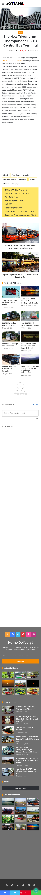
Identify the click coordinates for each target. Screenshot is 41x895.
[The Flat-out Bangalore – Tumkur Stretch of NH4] (21, 802)
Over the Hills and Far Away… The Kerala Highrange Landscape (30, 369)
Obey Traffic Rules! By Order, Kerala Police (9, 302)
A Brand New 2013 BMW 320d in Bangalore (9, 369)
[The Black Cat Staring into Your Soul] (8, 675)
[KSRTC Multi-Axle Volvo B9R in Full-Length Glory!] (30, 336)
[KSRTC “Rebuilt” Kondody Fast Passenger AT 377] (21, 827)
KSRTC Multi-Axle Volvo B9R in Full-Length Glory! (28, 346)
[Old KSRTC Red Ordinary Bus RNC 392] (30, 316)
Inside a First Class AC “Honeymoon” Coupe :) (25, 708)
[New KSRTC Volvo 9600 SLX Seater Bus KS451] (21, 675)
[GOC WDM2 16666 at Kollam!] (8, 730)
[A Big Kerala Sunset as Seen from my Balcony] (8, 683)
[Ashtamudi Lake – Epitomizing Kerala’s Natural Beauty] (8, 801)
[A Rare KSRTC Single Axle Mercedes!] (11, 336)
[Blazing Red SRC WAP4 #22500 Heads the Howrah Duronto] (33, 818)
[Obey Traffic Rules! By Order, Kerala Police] (11, 292)
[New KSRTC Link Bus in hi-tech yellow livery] (21, 691)
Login (36, 404)
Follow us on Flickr (20, 788)
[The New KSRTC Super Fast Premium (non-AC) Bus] (21, 683)
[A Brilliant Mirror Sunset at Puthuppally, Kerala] (30, 291)
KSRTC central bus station (12, 60)
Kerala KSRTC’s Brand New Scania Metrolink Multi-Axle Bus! (27, 739)
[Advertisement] (20, 148)
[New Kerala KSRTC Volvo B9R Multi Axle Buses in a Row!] (8, 772)
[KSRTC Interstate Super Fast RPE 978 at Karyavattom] (33, 675)
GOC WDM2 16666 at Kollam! (24, 728)
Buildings (16, 175)
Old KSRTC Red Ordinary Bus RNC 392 (30, 324)
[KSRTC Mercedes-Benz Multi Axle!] (11, 316)
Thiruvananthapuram (11, 184)
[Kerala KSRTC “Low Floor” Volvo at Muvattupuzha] (33, 802)
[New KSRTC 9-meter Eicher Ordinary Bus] (8, 691)
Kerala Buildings (10, 179)
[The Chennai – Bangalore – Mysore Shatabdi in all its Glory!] (33, 810)
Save (26, 893)
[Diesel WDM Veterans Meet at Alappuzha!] (8, 810)
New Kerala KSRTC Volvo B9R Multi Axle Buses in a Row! (26, 771)
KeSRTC (23, 179)
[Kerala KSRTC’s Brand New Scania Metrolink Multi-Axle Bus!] (8, 739)
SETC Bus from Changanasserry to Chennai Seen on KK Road (26, 749)
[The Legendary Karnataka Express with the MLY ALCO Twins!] (8, 760)
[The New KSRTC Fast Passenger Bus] (33, 691)
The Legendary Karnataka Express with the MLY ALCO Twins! (27, 760)
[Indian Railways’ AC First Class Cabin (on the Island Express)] (8, 720)
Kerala (20, 32)
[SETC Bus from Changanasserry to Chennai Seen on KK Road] (8, 750)
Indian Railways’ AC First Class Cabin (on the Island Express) (27, 719)
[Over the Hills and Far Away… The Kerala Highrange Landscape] (30, 359)
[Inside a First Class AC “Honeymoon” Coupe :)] (8, 710)
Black (6, 175)
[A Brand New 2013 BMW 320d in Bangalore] (11, 359)
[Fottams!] (15, 3)
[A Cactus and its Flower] (8, 819)
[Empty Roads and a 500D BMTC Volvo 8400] (21, 818)
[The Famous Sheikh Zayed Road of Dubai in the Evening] (21, 810)
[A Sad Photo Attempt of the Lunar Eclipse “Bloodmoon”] (33, 683)
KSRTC (33, 179)
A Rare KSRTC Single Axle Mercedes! (10, 345)
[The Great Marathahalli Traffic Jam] (8, 827)
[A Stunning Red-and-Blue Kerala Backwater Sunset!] (33, 827)
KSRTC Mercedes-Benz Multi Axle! (9, 324)
